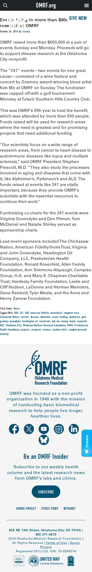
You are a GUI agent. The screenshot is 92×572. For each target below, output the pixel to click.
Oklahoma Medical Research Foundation (44, 325)
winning (4, 334)
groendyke (15, 321)
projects (25, 329)
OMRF (70, 325)
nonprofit (82, 321)
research (36, 329)
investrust (44, 321)
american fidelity (39, 313)
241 (21, 313)
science (46, 329)
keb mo (56, 321)
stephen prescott (78, 329)
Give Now (78, 18)
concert (25, 317)
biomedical (56, 313)
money (64, 321)
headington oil (30, 321)
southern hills (59, 329)
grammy (4, 321)
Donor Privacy (26, 509)
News (17, 308)
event (55, 317)
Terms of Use (56, 543)
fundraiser (74, 317)
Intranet (70, 509)
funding (64, 317)
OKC (2, 325)
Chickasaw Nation (9, 317)
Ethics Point (49, 509)
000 (16, 313)
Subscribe (46, 492)
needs (73, 321)
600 (27, 313)
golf (84, 317)
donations (45, 317)
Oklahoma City (13, 325)
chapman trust (71, 313)
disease (35, 317)
